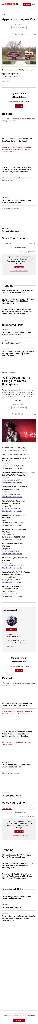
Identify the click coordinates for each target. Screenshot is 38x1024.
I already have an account (19, 271)
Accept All (19, 1020)
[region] (19, 248)
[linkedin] (16, 34)
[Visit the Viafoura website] (31, 252)
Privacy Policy (31, 1015)
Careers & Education (9, 372)
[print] (35, 34)
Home (4, 14)
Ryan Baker (19, 400)
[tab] (7, 243)
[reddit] (22, 34)
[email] (25, 34)
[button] (3, 4)
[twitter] (19, 34)
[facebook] (13, 34)
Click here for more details (12, 468)
